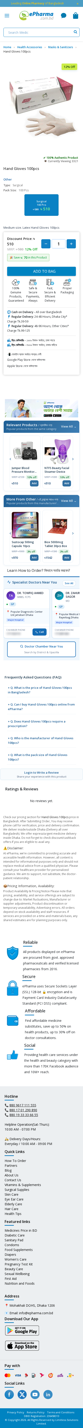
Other (7, 179)
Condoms (12, 1245)
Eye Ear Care (14, 1199)
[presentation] (10, 458)
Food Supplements (19, 1249)
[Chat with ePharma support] (63, 15)
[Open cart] (75, 15)
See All (69, 583)
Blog (8, 1170)
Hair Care (11, 1209)
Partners (11, 1165)
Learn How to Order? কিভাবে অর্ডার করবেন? (38, 570)
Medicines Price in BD (21, 1230)
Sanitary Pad (14, 1240)
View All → (69, 426)
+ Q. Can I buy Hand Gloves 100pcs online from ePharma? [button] (41, 706)
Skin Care (11, 1194)
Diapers (10, 1254)
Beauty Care (14, 1269)
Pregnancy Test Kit (19, 1264)
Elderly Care (13, 1204)
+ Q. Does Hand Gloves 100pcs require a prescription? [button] (36, 723)
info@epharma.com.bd (36, 1313)
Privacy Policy (15, 1412)
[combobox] (41, 32)
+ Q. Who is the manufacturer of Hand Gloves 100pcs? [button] (40, 740)
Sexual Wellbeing (17, 1274)
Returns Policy (35, 1412)
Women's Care (16, 1259)
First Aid (11, 1278)
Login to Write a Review (41, 774)
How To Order (15, 1161)
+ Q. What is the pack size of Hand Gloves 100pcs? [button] (37, 757)
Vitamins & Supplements (23, 1185)
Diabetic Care (15, 1235)
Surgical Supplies (17, 1189)
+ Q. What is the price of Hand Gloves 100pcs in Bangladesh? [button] (40, 690)
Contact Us (13, 1180)
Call (41, 631)
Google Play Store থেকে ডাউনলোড (26, 360)
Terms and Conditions (60, 1412)
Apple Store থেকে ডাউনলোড (22, 366)
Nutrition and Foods (20, 1283)
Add (34, 483)
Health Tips (13, 1213)
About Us (11, 1175)
